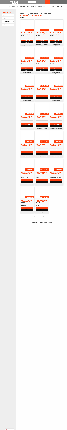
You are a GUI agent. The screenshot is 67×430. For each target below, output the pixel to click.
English (8, 429)
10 (42, 216)
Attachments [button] (22, 6)
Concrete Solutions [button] (41, 6)
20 (43, 216)
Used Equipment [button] (15, 6)
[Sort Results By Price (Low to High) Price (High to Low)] (8, 18)
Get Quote (27, 42)
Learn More (27, 40)
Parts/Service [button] (33, 6)
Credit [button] (48, 6)
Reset (8, 26)
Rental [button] (28, 6)
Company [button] (52, 6)
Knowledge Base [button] (59, 6)
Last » (48, 216)
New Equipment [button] (7, 6)
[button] (14, 2)
